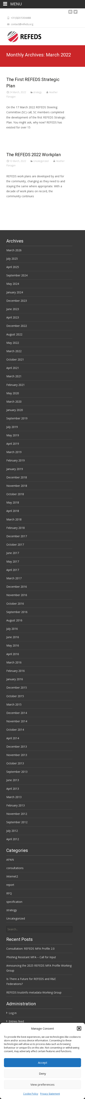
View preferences (42, 1084)
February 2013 (15, 805)
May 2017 (12, 561)
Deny (42, 1073)
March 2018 (14, 519)
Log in (13, 1013)
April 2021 (12, 368)
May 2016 (12, 645)
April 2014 (12, 738)
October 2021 (15, 359)
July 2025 (12, 258)
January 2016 (14, 679)
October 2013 (15, 763)
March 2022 (14, 351)
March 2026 (14, 250)
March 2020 (14, 401)
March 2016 (14, 662)
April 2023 (12, 317)
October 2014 (15, 729)
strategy (37, 92)
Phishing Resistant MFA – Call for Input (31, 957)
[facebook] (70, 13)
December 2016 (16, 586)
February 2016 (15, 671)
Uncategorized (41, 161)
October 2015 (15, 696)
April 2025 (12, 267)
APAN (10, 859)
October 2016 (15, 603)
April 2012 (12, 839)
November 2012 (16, 814)
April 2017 (12, 570)
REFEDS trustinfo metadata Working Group (33, 992)
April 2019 (12, 444)
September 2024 (16, 275)
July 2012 (12, 831)
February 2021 (15, 385)
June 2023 (12, 309)
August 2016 (14, 620)
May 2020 (12, 393)
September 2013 (16, 772)
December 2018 (16, 477)
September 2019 (16, 418)
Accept (42, 1063)
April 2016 (12, 654)
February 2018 (15, 528)
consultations (15, 868)
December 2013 (16, 746)
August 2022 (14, 334)
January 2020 (14, 410)
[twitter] (75, 13)
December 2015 (16, 687)
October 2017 (15, 544)
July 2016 (12, 629)
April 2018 (12, 511)
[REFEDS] (21, 36)
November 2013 (16, 755)
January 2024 (14, 292)
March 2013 (14, 797)
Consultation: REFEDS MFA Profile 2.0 (30, 948)
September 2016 (16, 612)
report (10, 885)
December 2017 (16, 536)
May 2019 (12, 435)
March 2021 (14, 376)
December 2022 (16, 326)
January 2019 (14, 469)
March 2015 (14, 704)
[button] (79, 1028)
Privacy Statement (50, 1093)
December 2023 (16, 301)
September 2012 (16, 822)
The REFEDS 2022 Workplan (33, 154)
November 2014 (16, 721)
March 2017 (14, 578)
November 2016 (16, 595)
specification (14, 902)
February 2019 (15, 460)
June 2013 (12, 780)
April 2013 (12, 788)
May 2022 (12, 343)
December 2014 (16, 713)
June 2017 (12, 553)
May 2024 (12, 284)
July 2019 (12, 427)
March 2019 (14, 452)
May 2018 (12, 502)
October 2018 (15, 494)
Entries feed (16, 1021)
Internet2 (12, 876)
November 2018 (16, 486)
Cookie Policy (30, 1093)
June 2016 (12, 637)
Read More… (15, 135)
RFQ (9, 893)
